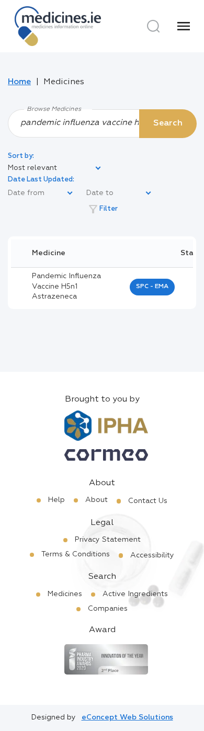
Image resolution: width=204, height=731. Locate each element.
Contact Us (147, 501)
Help (56, 500)
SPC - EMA (152, 286)
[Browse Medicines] (102, 123)
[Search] (153, 26)
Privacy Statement (108, 539)
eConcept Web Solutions (127, 717)
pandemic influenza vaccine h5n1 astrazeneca (66, 286)
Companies (108, 608)
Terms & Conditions (75, 554)
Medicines (65, 594)
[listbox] (55, 168)
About (96, 500)
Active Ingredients (135, 594)
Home (19, 82)
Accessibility (152, 555)
